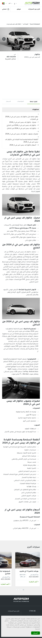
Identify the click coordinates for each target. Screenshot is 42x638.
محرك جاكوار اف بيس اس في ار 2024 (22, 122)
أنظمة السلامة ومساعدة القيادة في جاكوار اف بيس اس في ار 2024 (21, 141)
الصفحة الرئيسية (35, 24)
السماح (35, 633)
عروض (19, 9)
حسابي (4, 9)
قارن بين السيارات (34, 9)
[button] (37, 39)
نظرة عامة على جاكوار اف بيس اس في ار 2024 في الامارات (21, 118)
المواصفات (20, 101)
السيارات (25, 24)
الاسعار (8, 101)
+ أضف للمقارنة (33, 582)
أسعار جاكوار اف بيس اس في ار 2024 (22, 145)
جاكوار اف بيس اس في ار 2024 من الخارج (21, 125)
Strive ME (32, 611)
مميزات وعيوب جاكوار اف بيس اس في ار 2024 (21, 134)
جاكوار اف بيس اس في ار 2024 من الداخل (21, 128)
